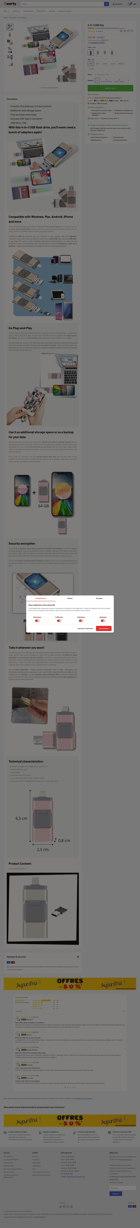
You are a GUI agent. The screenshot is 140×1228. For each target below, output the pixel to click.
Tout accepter (104, 628)
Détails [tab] (69, 598)
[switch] (37, 621)
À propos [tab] (99, 598)
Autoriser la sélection (85, 628)
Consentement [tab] (40, 598)
